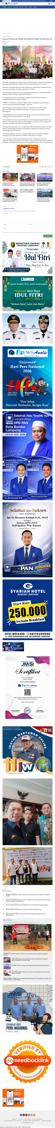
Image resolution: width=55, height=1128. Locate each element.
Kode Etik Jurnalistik (46, 1120)
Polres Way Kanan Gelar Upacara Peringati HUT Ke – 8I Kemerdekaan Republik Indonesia (27, 905)
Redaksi (20, 1119)
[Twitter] (24, 1115)
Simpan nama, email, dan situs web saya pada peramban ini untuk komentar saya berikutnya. (25, 232)
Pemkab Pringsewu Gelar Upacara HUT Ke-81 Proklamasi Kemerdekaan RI (23, 909)
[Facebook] (21, 1115)
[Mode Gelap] (49, 4)
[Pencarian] (51, 4)
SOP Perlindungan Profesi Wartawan (12, 1120)
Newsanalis (8, 41)
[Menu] (3, 4)
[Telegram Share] (48, 167)
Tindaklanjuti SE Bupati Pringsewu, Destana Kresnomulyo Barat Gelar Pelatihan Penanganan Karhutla (10, 184)
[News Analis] (11, 4)
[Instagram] (29, 1115)
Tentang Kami (27, 1119)
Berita (4, 36)
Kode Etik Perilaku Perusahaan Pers (31, 1120)
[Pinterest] (26, 1115)
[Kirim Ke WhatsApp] (51, 167)
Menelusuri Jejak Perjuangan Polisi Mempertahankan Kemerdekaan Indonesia (44, 184)
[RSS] (34, 1115)
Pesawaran (8, 36)
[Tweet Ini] (43, 167)
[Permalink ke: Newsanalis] (4, 41)
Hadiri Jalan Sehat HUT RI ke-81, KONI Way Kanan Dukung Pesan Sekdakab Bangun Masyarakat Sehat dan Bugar (27, 184)
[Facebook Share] (40, 167)
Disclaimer (14, 1119)
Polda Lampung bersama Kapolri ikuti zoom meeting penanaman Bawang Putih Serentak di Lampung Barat (43, 200)
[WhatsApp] (32, 1115)
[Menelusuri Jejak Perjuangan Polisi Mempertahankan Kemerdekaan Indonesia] (44, 177)
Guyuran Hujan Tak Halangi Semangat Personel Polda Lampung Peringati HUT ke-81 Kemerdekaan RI (26, 914)
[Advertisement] (27, 21)
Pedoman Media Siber (37, 1119)
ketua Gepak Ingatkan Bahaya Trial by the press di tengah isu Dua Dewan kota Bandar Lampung (10, 200)
